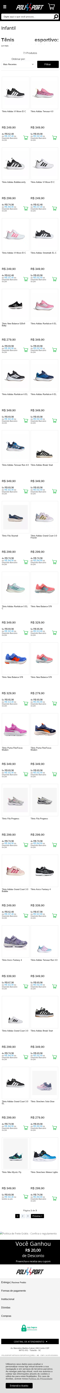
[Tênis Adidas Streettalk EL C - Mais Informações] (44, 234)
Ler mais (4, 46)
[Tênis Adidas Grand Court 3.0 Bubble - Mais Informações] (15, 871)
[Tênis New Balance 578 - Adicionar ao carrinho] (54, 632)
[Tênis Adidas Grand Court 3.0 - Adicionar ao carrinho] (25, 1057)
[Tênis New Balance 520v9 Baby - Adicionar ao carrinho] (25, 349)
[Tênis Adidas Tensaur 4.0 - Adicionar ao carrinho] (54, 137)
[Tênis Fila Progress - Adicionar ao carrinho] (25, 844)
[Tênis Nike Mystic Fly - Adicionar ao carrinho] (25, 1196)
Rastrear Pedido (19, 1282)
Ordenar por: (18, 59)
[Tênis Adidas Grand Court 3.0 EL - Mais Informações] (15, 1083)
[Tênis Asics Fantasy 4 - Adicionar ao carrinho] (54, 915)
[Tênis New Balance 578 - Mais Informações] (44, 588)
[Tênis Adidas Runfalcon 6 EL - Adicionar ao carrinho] (54, 349)
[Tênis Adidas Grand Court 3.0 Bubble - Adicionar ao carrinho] (25, 915)
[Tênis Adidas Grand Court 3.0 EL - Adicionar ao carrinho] (25, 1127)
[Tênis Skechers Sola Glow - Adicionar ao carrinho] (54, 1127)
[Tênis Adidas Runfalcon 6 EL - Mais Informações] (44, 305)
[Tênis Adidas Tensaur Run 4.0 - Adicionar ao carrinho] (25, 491)
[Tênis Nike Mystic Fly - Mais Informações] (15, 1154)
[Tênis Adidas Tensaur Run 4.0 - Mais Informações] (15, 446)
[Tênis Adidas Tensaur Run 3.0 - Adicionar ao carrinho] (54, 986)
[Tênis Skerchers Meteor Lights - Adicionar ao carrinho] (54, 1198)
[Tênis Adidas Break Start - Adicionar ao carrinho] (54, 491)
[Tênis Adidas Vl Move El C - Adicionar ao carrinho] (25, 137)
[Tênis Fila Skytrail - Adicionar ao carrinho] (25, 562)
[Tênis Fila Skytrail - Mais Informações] (15, 517)
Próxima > (37, 1216)
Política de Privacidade (40, 1378)
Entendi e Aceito (19, 1385)
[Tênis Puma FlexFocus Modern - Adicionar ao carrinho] (25, 774)
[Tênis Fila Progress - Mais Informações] (15, 800)
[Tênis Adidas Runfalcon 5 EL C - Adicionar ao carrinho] (25, 632)
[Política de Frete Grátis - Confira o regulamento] (30, 1233)
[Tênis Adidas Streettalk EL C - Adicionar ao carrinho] (54, 279)
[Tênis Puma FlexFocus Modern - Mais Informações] (15, 729)
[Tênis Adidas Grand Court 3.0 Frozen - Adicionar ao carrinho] (54, 562)
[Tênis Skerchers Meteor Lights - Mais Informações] (44, 1154)
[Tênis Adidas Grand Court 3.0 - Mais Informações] (15, 1012)
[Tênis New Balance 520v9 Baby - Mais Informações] (15, 305)
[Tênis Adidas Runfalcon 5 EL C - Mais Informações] (15, 588)
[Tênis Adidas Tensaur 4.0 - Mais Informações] (44, 93)
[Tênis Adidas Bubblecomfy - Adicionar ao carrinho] (25, 208)
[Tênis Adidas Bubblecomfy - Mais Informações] (15, 164)
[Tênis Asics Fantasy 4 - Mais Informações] (44, 871)
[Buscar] (56, 16)
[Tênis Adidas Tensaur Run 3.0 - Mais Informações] (44, 941)
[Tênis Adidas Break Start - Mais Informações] (44, 446)
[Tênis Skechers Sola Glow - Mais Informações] (44, 1083)
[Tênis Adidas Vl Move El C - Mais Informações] (15, 93)
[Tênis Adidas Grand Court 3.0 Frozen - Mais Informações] (44, 517)
